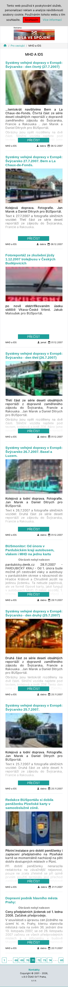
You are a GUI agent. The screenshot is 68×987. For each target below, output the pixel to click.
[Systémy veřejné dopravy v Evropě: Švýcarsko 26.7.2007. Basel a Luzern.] (34, 477)
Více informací (52, 19)
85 (61, 960)
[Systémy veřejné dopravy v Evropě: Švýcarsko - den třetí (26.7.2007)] (34, 379)
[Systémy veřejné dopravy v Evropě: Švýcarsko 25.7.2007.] (34, 731)
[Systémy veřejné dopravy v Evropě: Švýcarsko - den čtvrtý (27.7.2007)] (34, 88)
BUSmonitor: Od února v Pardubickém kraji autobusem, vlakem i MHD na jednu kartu (29, 550)
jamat (41, 342)
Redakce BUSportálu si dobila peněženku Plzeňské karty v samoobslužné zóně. (29, 804)
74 (50, 960)
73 (44, 960)
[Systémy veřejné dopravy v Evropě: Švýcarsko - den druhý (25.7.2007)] (34, 637)
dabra (41, 145)
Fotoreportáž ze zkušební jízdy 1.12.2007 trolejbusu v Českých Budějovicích (30, 259)
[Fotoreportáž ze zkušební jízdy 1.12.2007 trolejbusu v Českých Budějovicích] (34, 285)
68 (16, 960)
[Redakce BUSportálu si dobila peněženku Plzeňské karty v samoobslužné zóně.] (34, 829)
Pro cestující (18, 45)
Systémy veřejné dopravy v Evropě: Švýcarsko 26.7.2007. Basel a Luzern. (33, 452)
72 (38, 960)
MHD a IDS (11, 146)
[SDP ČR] (34, 34)
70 (27, 960)
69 (22, 960)
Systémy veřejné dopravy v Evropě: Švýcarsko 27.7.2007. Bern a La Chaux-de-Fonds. (33, 161)
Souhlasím (31, 19)
